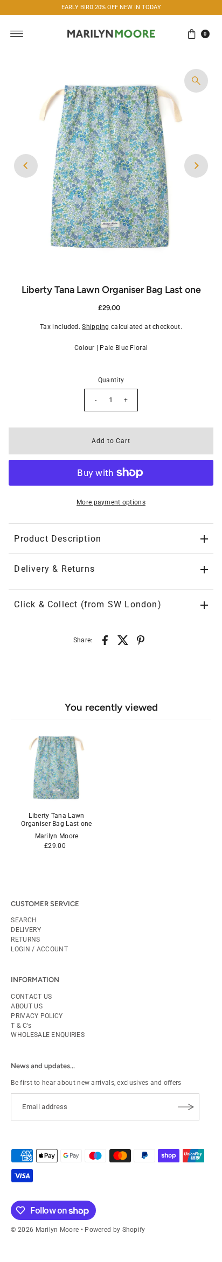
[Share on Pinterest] (141, 640)
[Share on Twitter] (123, 640)
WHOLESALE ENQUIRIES (48, 1035)
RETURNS (25, 939)
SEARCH (24, 920)
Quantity (111, 380)
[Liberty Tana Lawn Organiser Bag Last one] (56, 767)
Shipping (95, 327)
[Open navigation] (17, 33)
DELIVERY (25, 930)
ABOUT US (26, 1006)
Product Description (57, 539)
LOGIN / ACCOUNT (39, 949)
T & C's (21, 1025)
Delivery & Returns (54, 569)
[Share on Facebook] (105, 640)
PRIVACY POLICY (37, 1016)
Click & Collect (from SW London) (87, 604)
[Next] (196, 166)
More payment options (111, 502)
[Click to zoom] (196, 81)
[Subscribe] (185, 1106)
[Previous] (26, 166)
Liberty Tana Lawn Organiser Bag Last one (56, 819)
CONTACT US (31, 996)
